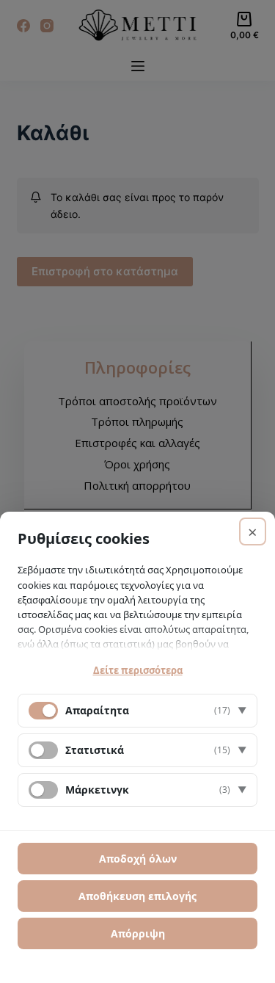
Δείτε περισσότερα (138, 670)
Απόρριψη (138, 933)
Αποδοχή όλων (138, 859)
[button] (137, 710)
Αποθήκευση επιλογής (137, 896)
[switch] (43, 750)
